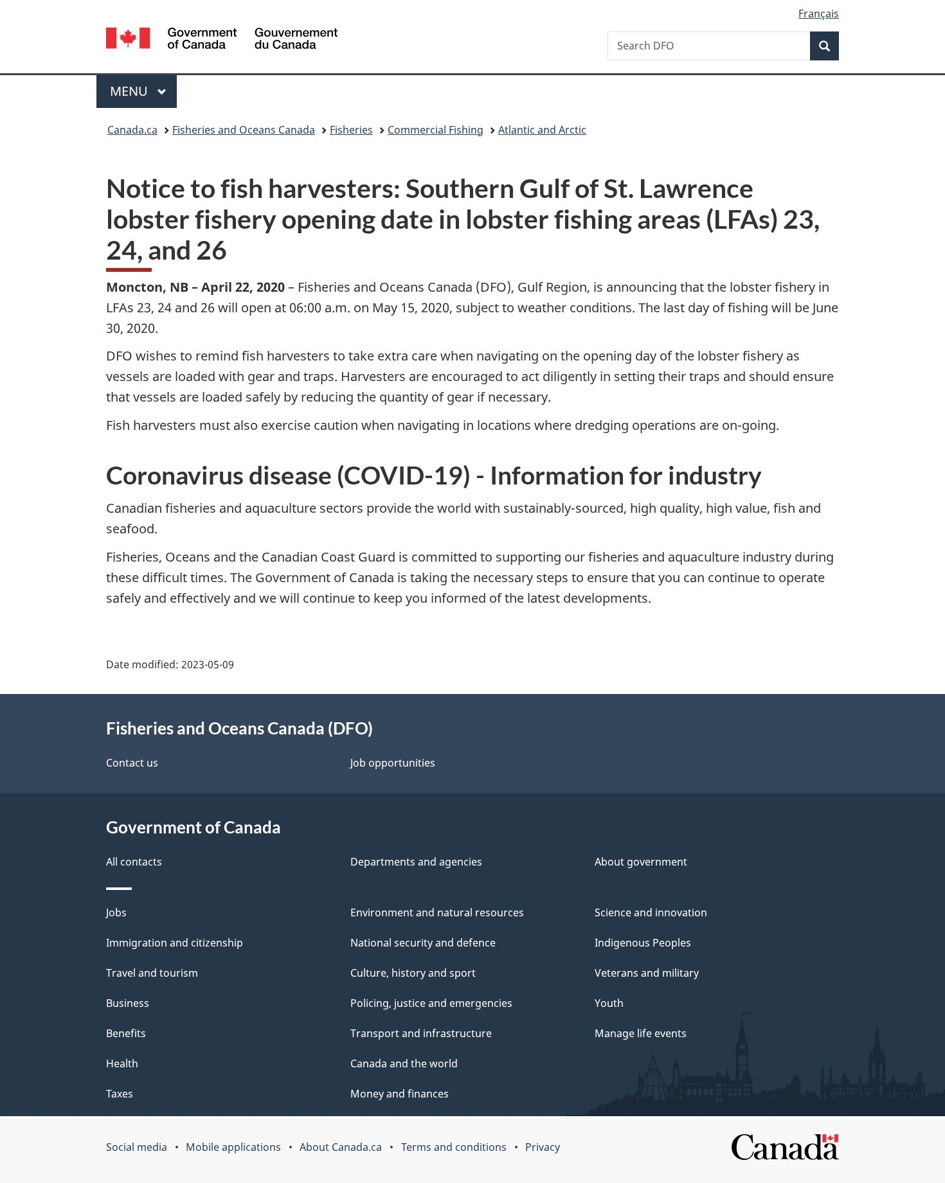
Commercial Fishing (435, 130)
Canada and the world (404, 1063)
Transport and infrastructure (421, 1033)
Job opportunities (392, 763)
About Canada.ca (341, 1147)
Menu (130, 91)
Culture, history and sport (413, 973)
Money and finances (399, 1094)
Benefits (126, 1033)
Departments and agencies (416, 862)
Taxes (119, 1094)
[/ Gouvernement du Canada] (222, 40)
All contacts (134, 862)
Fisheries (351, 130)
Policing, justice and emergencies (431, 1003)
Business (127, 1003)
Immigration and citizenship (174, 943)
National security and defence (423, 943)
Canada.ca (132, 130)
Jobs (116, 912)
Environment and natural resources (437, 912)
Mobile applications (233, 1147)
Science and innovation (651, 912)
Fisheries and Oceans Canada (243, 130)
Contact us (132, 763)
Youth (609, 1003)
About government (641, 862)
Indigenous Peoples (643, 943)
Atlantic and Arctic (542, 130)
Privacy (542, 1147)
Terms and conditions (454, 1147)
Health (122, 1063)
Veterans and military (647, 973)
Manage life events (641, 1033)
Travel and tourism (152, 973)
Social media (136, 1147)
